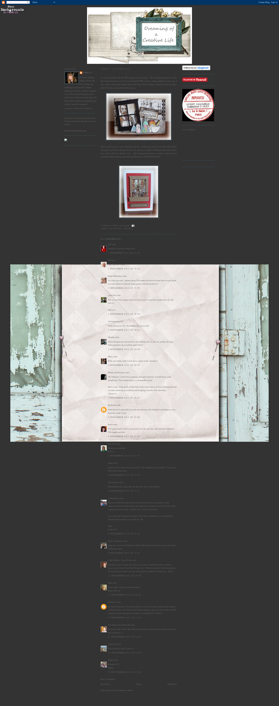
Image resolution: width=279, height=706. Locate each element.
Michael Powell (153, 156)
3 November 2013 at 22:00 (124, 417)
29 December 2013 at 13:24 (124, 672)
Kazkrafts (112, 405)
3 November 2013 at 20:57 (124, 397)
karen (110, 462)
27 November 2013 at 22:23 (124, 636)
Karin (110, 424)
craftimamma (113, 498)
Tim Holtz (128, 228)
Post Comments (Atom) (123, 690)
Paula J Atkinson (115, 540)
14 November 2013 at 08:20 (124, 594)
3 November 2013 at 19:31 (124, 329)
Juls (109, 244)
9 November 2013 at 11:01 (124, 552)
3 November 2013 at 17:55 (124, 287)
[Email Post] (133, 226)
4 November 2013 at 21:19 (124, 436)
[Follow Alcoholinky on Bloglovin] (196, 69)
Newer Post (105, 684)
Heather (111, 337)
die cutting (115, 228)
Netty (110, 356)
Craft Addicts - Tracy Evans (120, 560)
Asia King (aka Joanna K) (119, 624)
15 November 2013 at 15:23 (124, 617)
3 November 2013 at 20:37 (124, 365)
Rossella (111, 443)
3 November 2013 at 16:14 (124, 268)
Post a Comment (108, 679)
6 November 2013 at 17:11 (124, 490)
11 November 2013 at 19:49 (124, 575)
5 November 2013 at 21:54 (124, 455)
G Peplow (112, 602)
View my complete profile (78, 108)
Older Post (172, 684)
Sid (109, 260)
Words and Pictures (116, 372)
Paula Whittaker (115, 276)
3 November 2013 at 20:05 (124, 349)
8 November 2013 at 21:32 (124, 533)
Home (139, 684)
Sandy (111, 659)
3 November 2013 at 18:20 (124, 313)
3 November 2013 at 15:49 (124, 252)
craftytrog (112, 643)
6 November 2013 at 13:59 (124, 475)
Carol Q (87, 73)
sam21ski (112, 295)
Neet (110, 582)
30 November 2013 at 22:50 (124, 652)
